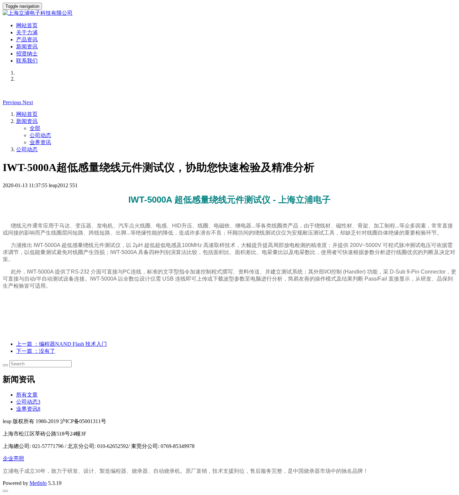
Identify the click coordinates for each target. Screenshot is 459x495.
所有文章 (27, 395)
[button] (13, 102)
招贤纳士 (27, 53)
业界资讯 (40, 142)
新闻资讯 (27, 46)
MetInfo (38, 483)
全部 (35, 128)
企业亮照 (13, 458)
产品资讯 (27, 39)
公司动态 (40, 135)
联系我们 (27, 61)
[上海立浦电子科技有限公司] (229, 13)
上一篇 (61, 344)
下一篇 (35, 351)
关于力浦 (27, 32)
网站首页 (27, 25)
